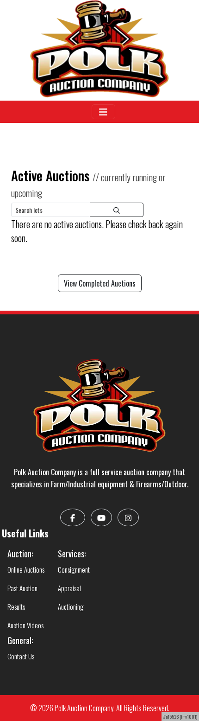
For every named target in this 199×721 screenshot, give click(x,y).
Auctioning (71, 606)
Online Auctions (25, 569)
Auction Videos (25, 625)
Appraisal (69, 588)
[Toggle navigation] (103, 111)
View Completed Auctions (100, 283)
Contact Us (20, 656)
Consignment (74, 569)
